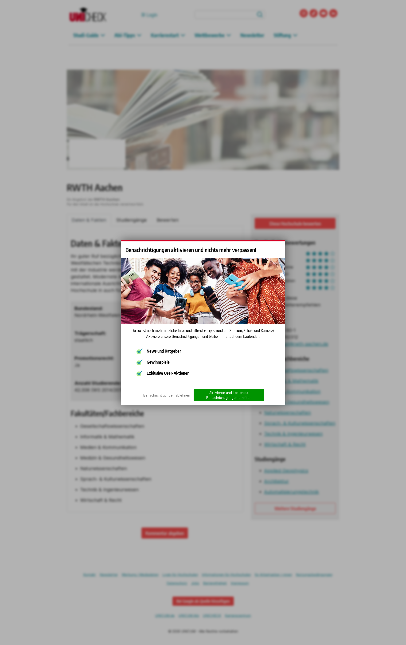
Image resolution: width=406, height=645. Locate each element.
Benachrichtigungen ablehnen (166, 395)
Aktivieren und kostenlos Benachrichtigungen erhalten (228, 395)
